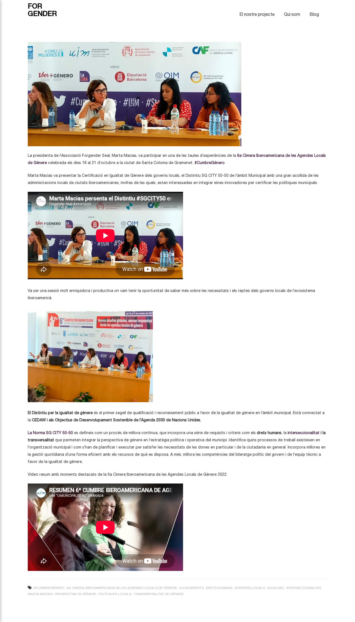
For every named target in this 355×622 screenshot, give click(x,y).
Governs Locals (249, 588)
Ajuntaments (191, 588)
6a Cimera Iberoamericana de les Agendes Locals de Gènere (122, 588)
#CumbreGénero (49, 588)
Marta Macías (40, 594)
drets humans (219, 588)
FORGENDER (42, 10)
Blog (314, 14)
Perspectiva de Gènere (75, 594)
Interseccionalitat (303, 588)
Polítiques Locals (114, 594)
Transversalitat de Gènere (159, 594)
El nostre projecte (257, 14)
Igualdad (275, 588)
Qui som (292, 14)
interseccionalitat (304, 432)
